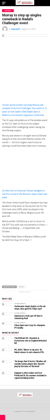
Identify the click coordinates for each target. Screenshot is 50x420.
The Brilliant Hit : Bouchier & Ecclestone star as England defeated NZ (30, 340)
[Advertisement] (25, 83)
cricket (21, 287)
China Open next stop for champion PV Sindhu (29, 326)
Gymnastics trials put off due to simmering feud (28, 317)
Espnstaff (15, 29)
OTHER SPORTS (19, 304)
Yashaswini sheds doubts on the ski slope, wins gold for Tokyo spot (30, 307)
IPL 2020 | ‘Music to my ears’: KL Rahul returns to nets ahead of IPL (29, 350)
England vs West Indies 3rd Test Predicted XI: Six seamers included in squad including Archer (30, 375)
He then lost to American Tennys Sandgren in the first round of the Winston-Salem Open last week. (24, 194)
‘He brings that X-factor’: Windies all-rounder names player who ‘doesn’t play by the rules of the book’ (30, 363)
